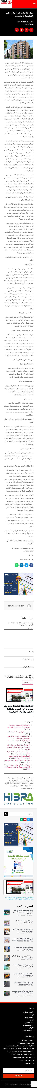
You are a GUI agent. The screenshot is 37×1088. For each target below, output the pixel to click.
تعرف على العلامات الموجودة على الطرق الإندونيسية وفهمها (23, 983)
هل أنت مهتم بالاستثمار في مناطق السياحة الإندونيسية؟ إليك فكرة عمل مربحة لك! (23, 912)
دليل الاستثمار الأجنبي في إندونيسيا (19, 765)
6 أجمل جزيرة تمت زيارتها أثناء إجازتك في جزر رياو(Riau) (22, 966)
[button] (34, 4)
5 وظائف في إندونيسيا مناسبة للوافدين (18, 732)
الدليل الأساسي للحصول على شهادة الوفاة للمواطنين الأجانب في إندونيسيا (22, 939)
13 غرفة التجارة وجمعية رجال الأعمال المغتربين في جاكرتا (22, 930)
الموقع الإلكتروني (28, 666)
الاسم (31, 652)
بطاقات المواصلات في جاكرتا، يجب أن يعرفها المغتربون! (23, 974)
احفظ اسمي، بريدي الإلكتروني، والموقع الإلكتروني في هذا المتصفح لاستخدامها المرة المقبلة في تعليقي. (18, 677)
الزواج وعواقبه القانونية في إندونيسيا (19, 740)
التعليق (30, 628)
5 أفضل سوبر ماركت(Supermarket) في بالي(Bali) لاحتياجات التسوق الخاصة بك (22, 993)
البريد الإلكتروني (28, 659)
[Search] (6, 814)
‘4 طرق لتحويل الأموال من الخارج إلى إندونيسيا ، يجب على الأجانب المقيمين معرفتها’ (18, 747)
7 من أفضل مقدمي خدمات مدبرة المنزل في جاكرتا (24, 948)
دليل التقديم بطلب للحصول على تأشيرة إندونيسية (24, 921)
